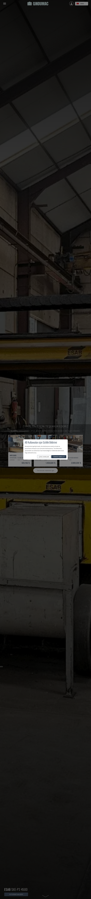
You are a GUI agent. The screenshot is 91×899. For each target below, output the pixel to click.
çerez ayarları (44, 457)
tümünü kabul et (59, 457)
